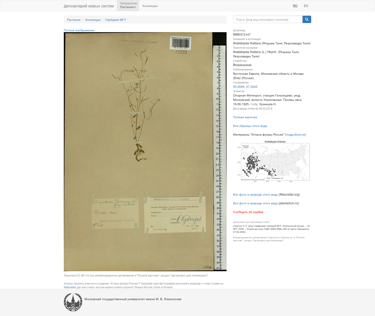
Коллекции (150, 5)
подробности (295, 134)
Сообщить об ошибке (248, 212)
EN (306, 5)
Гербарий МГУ (115, 19)
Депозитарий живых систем (89, 5)
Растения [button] (127, 7)
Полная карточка (245, 117)
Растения (74, 19)
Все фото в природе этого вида (255, 194)
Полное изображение (79, 30)
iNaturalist (70, 287)
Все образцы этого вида (250, 125)
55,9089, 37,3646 (245, 86)
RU (295, 5)
